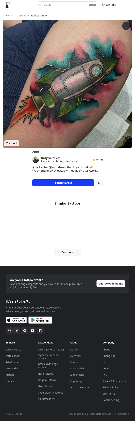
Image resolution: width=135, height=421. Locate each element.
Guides (10, 381)
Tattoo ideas (13, 368)
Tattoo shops (13, 355)
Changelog (109, 355)
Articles (10, 374)
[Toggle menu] (125, 5)
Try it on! (11, 143)
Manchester (77, 374)
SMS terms (109, 393)
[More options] (126, 26)
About (106, 349)
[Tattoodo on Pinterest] (24, 330)
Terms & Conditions (114, 381)
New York (75, 355)
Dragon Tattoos (47, 380)
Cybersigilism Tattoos (50, 392)
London (74, 349)
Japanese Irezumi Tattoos (48, 356)
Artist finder (13, 362)
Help (105, 362)
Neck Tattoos (45, 373)
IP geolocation (122, 413)
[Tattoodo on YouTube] (32, 330)
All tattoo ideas (47, 399)
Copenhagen (77, 381)
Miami (74, 362)
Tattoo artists (13, 349)
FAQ (105, 374)
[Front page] (7, 5)
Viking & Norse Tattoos (51, 349)
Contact (107, 368)
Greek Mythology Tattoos (48, 365)
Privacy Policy (110, 387)
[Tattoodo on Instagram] (9, 330)
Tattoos (92, 4)
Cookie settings (112, 400)
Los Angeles (77, 368)
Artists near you (79, 387)
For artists (108, 5)
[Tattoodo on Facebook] (40, 330)
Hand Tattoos (45, 386)
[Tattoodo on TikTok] (16, 330)
